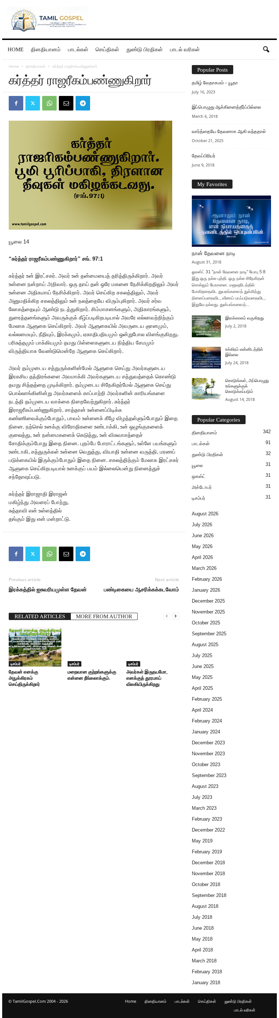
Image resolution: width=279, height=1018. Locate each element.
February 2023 (207, 819)
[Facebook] (16, 103)
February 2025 (207, 699)
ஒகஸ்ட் (199, 476)
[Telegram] (83, 103)
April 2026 (202, 557)
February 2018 (207, 971)
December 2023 (208, 742)
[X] (32, 103)
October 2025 (206, 622)
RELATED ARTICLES (40, 616)
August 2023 (205, 786)
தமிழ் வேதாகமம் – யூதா (215, 82)
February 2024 (207, 721)
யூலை (197, 465)
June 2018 (203, 928)
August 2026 (205, 513)
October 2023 (206, 764)
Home (16, 49)
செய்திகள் (107, 49)
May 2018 (202, 939)
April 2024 (202, 710)
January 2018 (206, 982)
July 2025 (202, 655)
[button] (266, 50)
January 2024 (206, 732)
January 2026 (206, 590)
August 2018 (205, 906)
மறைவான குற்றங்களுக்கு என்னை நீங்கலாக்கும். (92, 674)
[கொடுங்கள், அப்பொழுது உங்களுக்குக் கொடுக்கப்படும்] (206, 389)
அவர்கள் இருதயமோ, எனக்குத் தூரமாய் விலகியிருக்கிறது (146, 677)
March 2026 (204, 568)
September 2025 (209, 633)
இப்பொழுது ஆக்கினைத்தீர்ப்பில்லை (226, 107)
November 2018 (208, 873)
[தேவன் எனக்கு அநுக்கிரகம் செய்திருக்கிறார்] (35, 647)
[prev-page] (166, 616)
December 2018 (208, 862)
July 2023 (202, 797)
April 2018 (202, 950)
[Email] (66, 103)
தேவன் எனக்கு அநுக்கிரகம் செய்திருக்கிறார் (24, 677)
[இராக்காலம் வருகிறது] (206, 326)
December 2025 (208, 601)
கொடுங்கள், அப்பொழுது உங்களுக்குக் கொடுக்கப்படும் (247, 386)
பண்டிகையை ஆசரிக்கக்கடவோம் (141, 589)
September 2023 (209, 775)
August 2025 (205, 644)
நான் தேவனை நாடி (213, 253)
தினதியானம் (46, 49)
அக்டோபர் (202, 487)
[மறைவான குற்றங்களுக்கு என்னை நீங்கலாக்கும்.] (94, 647)
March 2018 (204, 960)
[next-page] (175, 616)
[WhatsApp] (49, 103)
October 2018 (206, 884)
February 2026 (207, 579)
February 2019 (207, 851)
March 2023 (204, 808)
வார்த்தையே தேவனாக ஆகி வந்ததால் (229, 131)
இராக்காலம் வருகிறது (244, 318)
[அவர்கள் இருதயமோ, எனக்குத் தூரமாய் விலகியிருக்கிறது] (152, 647)
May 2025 (202, 677)
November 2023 (208, 753)
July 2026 (202, 524)
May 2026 (202, 546)
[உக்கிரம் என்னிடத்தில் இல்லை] (206, 358)
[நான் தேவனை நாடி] (231, 221)
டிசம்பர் (16, 663)
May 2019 (202, 841)
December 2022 (208, 830)
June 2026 (203, 535)
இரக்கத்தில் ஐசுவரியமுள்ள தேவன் (48, 589)
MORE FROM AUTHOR (104, 616)
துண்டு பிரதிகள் (144, 49)
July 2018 (202, 917)
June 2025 (203, 666)
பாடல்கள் (78, 49)
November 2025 (208, 612)
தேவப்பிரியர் (203, 155)
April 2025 (202, 688)
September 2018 (209, 895)
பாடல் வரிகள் (185, 49)
